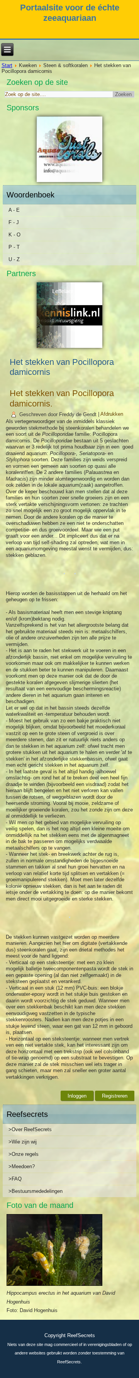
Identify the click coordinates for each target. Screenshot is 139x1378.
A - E (14, 210)
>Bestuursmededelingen (35, 1191)
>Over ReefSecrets (30, 1129)
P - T (14, 247)
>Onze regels (23, 1154)
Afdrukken (111, 414)
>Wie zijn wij (22, 1142)
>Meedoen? (21, 1166)
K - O (14, 235)
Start (7, 65)
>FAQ (15, 1179)
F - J (13, 222)
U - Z (14, 259)
